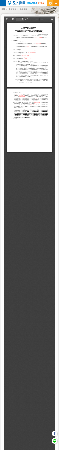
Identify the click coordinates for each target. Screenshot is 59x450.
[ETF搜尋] (56, 3)
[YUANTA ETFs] (35, 3)
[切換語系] (50, 3)
